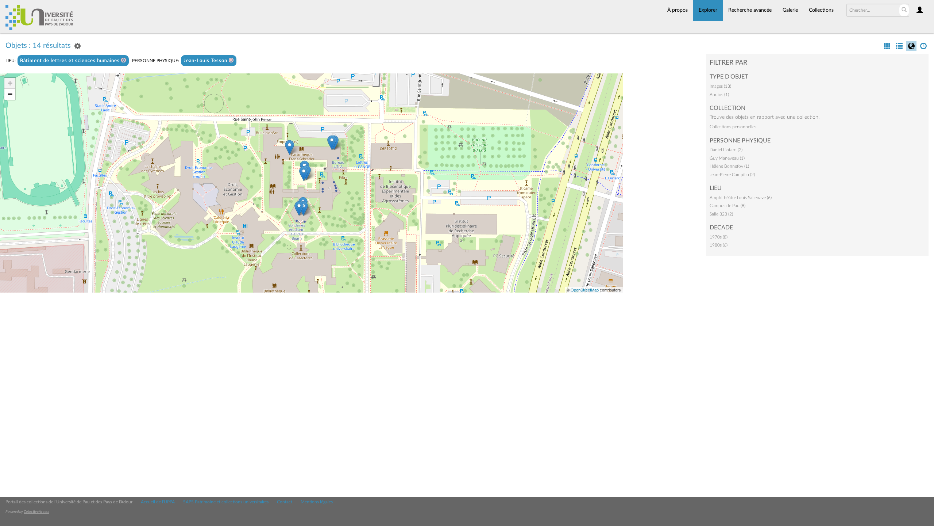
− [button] (10, 94)
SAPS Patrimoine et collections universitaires (226, 502)
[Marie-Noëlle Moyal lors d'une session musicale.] (289, 147)
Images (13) (720, 86)
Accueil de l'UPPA (158, 502)
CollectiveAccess (36, 512)
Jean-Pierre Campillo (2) (732, 174)
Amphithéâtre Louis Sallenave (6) (741, 197)
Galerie (790, 10)
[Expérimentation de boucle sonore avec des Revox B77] (299, 208)
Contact (284, 502)
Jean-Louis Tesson (206, 60)
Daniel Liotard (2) (726, 150)
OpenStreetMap (585, 290)
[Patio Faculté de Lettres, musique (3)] (303, 173)
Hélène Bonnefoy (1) (729, 166)
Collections (821, 10)
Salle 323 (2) (721, 214)
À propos (677, 10)
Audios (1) (719, 94)
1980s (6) (718, 245)
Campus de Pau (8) (727, 205)
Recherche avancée (750, 10)
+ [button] (10, 83)
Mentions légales (317, 502)
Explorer (708, 10)
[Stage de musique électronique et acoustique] (331, 142)
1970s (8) (718, 237)
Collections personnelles (733, 127)
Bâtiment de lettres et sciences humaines (70, 60)
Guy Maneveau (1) (727, 158)
